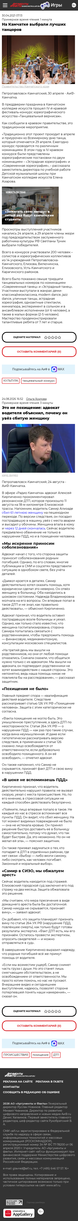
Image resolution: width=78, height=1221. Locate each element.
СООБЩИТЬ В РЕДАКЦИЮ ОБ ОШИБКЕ (31, 1092)
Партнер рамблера (36, 1202)
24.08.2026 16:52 (12, 399)
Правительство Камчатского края (25, 86)
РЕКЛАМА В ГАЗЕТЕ (49, 1081)
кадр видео (10, 475)
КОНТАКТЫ (11, 1087)
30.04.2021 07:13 (12, 15)
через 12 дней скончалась (25, 528)
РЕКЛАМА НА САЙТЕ (18, 1081)
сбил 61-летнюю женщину (22, 512)
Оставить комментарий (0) (39, 351)
